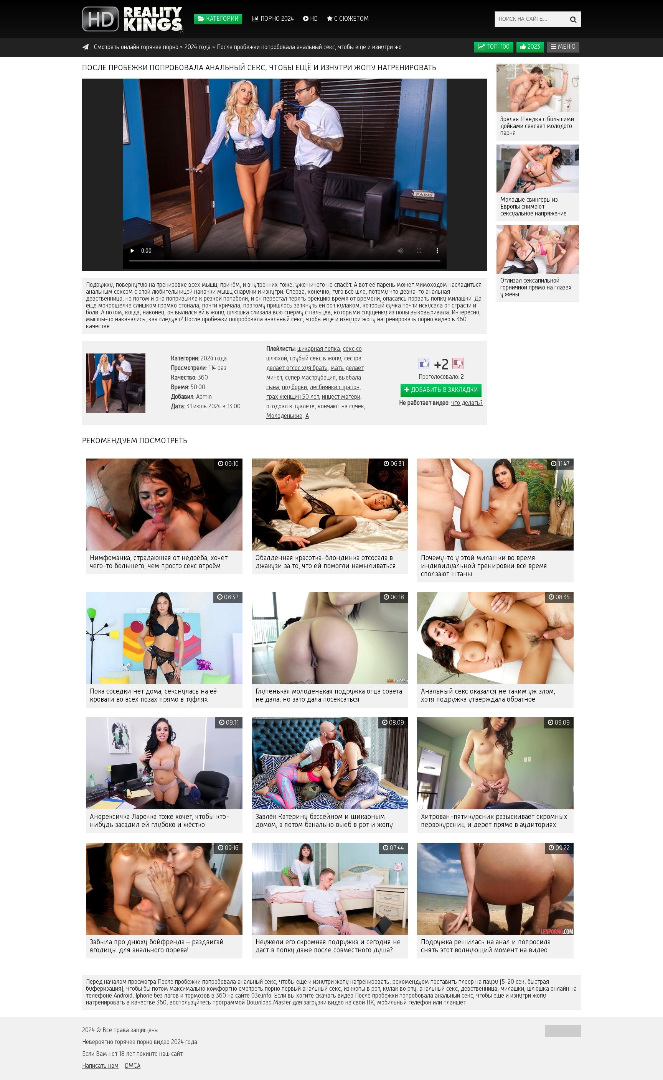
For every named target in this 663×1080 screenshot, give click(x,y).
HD (313, 19)
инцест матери (341, 397)
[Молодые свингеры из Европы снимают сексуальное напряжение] (537, 169)
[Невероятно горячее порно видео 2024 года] (134, 19)
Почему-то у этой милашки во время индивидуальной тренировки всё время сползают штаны (484, 566)
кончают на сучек (341, 407)
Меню (566, 47)
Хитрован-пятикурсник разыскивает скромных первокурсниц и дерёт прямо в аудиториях (494, 821)
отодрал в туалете (290, 407)
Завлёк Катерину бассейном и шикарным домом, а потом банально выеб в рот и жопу (324, 821)
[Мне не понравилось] (458, 363)
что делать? (467, 403)
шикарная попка (318, 349)
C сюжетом (351, 19)
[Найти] (573, 19)
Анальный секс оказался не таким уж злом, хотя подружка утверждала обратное (488, 695)
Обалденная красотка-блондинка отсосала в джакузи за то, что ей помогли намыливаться (326, 562)
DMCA (132, 1066)
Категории (221, 19)
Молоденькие (284, 416)
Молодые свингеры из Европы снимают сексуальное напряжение (533, 207)
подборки (294, 388)
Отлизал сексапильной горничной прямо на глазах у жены (536, 288)
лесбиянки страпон (335, 388)
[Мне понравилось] (424, 363)
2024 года (214, 359)
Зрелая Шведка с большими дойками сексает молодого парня (537, 126)
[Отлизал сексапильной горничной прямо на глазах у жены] (537, 249)
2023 (533, 47)
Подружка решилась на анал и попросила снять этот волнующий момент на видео (486, 946)
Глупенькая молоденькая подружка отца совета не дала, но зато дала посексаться (329, 695)
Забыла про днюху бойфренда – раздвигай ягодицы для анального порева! (157, 946)
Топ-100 (497, 47)
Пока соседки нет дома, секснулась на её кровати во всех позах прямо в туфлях (153, 695)
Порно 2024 (276, 19)
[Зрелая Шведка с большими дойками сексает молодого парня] (537, 88)
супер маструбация (310, 378)
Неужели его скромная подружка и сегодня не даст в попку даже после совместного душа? (328, 946)
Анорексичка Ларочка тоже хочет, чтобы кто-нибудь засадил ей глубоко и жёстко (159, 821)
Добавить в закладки (443, 390)
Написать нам (100, 1066)
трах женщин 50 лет (292, 397)
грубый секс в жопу (315, 359)
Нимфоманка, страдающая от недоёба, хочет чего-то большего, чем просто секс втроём (159, 562)
